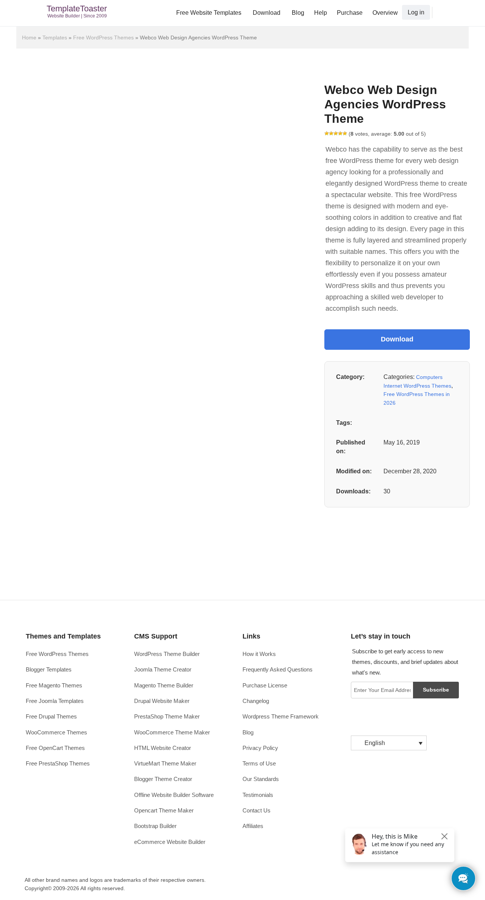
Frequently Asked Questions (277, 669)
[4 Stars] (340, 133)
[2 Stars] (331, 133)
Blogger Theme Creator (163, 779)
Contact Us (256, 810)
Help (320, 12)
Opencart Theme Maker (164, 810)
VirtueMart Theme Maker (165, 763)
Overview (385, 12)
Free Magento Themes (54, 685)
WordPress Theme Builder (167, 654)
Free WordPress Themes (103, 37)
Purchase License (264, 685)
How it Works (259, 654)
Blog (298, 12)
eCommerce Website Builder (169, 842)
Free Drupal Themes (51, 716)
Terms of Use (259, 763)
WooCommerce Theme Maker (172, 732)
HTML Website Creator (162, 748)
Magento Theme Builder (163, 685)
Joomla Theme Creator (162, 669)
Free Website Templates (208, 12)
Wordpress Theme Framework (280, 716)
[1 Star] (326, 133)
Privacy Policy (260, 748)
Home (29, 37)
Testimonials (257, 795)
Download (266, 12)
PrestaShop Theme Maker (167, 716)
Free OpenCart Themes (55, 748)
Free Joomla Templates (55, 701)
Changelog (255, 701)
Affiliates (252, 826)
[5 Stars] (345, 133)
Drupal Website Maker (161, 701)
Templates (54, 37)
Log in (416, 12)
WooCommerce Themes (56, 732)
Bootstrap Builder (155, 826)
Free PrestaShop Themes (58, 763)
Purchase (350, 12)
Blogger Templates (49, 669)
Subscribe (436, 690)
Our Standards (260, 779)
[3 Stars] (335, 133)
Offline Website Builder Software (174, 795)
